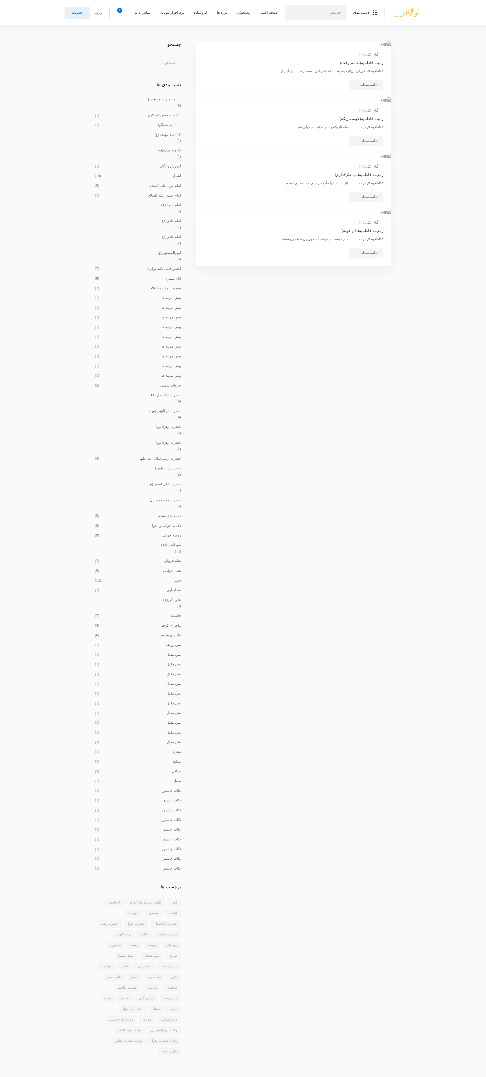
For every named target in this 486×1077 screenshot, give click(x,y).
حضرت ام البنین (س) (165, 411)
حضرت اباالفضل (166, 924)
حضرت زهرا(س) (168, 427)
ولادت (147, 1019)
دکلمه (144, 934)
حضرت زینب (109, 924)
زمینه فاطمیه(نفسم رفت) (361, 63)
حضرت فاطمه (167, 934)
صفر (134, 977)
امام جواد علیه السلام (138, 186)
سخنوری (115, 945)
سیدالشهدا (125, 955)
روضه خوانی (138, 535)
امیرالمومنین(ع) (169, 253)
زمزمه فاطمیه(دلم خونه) (362, 230)
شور (138, 580)
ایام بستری (138, 278)
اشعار (138, 176)
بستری (153, 913)
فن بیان (152, 987)
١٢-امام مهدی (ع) (168, 135)
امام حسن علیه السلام (138, 195)
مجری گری (146, 998)
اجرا (174, 902)
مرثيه (107, 998)
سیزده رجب (169, 966)
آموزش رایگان (138, 166)
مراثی (138, 771)
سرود (173, 955)
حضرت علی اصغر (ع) (165, 484)
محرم (138, 752)
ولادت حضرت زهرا (164, 1041)
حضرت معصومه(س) (165, 500)
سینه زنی (144, 966)
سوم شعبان (151, 955)
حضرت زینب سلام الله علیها (138, 458)
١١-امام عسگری (138, 125)
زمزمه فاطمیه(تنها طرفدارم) (359, 174)
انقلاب (172, 913)
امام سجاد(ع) (171, 205)
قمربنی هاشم (127, 987)
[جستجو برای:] (316, 12)
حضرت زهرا (136, 924)
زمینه (134, 945)
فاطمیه (138, 616)
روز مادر (171, 945)
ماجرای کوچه (138, 625)
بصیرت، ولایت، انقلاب (138, 288)
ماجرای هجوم (138, 635)
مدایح (138, 761)
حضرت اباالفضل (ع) (166, 395)
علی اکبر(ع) (172, 600)
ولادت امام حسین (121, 1019)
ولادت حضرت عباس (128, 1041)
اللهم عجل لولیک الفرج (145, 902)
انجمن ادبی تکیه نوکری (138, 269)
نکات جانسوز (138, 791)
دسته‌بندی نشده (138, 516)
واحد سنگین (169, 1019)
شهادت (107, 966)
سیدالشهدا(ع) (171, 545)
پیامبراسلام (169, 1051)
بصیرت (134, 913)
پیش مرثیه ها (138, 298)
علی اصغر (114, 977)
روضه (152, 945)
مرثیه (173, 1009)
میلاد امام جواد (133, 1009)
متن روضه (138, 645)
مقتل (138, 781)
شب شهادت (138, 571)
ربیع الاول (123, 934)
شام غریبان (138, 561)
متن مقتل (138, 655)
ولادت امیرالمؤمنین (164, 1030)
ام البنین (114, 902)
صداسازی (138, 590)
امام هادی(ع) (171, 221)
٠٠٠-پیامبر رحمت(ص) (164, 99)
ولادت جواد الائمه (129, 1030)
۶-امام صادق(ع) (169, 150)
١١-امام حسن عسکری (138, 115)
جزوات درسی (138, 385)
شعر (125, 966)
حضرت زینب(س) (168, 468)
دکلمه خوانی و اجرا (138, 526)
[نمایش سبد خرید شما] (121, 12)
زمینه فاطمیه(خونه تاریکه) (361, 119)
